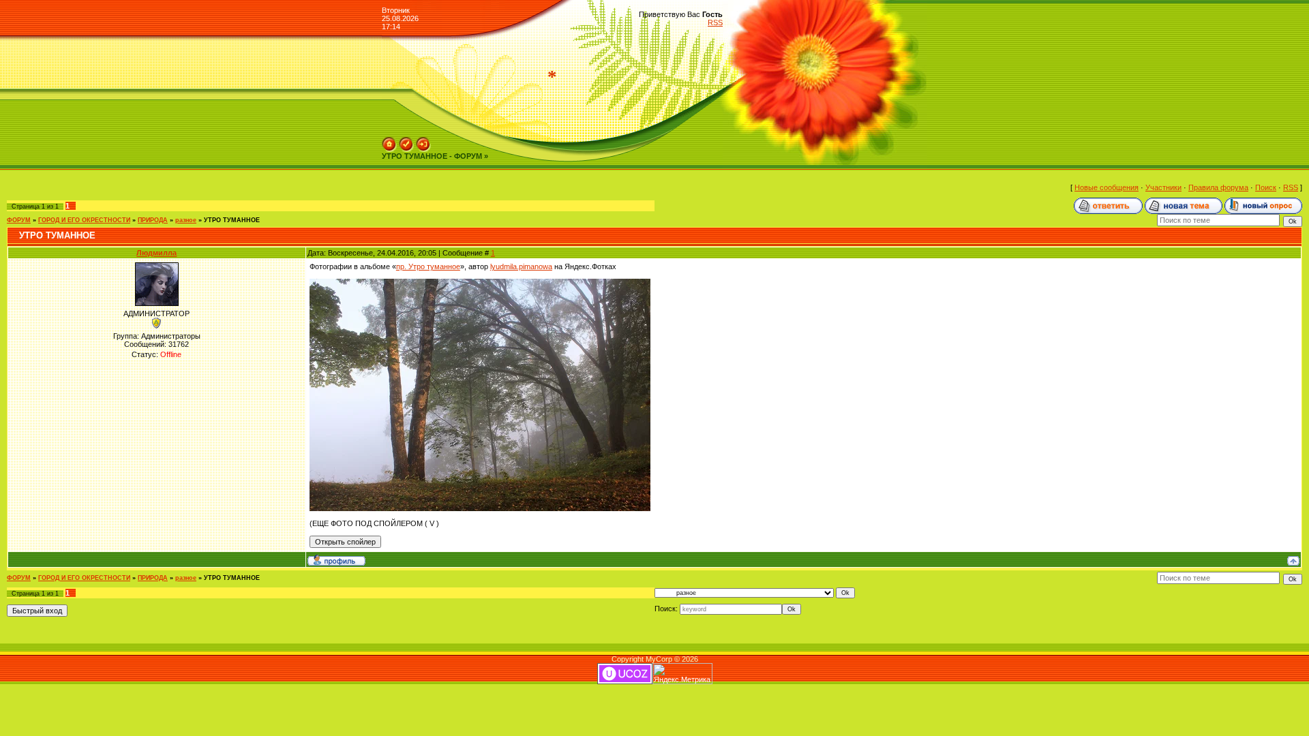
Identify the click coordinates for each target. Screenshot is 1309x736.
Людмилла (156, 253)
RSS (715, 22)
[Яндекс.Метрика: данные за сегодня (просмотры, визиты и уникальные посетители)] (682, 673)
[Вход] (423, 141)
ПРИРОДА (153, 220)
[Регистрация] (406, 141)
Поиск (1265, 187)
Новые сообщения (1106, 187)
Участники (1163, 187)
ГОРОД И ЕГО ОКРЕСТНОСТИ (84, 220)
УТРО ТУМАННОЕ (232, 220)
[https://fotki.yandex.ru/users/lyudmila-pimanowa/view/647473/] (480, 283)
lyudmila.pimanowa (521, 266)
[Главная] (389, 141)
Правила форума (1218, 187)
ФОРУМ (19, 220)
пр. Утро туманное (428, 266)
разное (185, 220)
